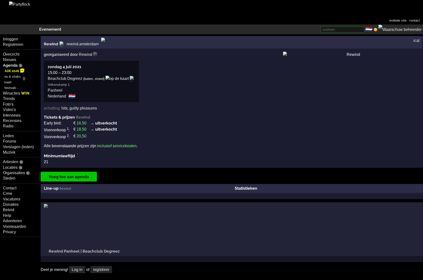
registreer (101, 270)
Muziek (9, 152)
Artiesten (10, 162)
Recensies (12, 121)
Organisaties (14, 173)
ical (416, 40)
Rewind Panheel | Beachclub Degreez (84, 251)
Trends (9, 99)
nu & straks (12, 76)
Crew (7, 193)
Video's (9, 110)
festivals (10, 88)
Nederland (57, 96)
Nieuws (9, 60)
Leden (8, 136)
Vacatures (11, 199)
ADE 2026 (12, 71)
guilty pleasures (83, 108)
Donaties (11, 204)
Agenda (10, 65)
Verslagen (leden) (18, 147)
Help (7, 215)
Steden (9, 178)
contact (414, 20)
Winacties (16, 93)
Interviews (12, 115)
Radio (8, 126)
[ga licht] (375, 30)
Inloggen (10, 39)
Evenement (50, 29)
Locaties (10, 167)
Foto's (8, 104)
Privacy (9, 232)
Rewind (51, 44)
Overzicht (11, 54)
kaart (8, 82)
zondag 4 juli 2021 (64, 66)
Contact (9, 188)
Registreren (13, 44)
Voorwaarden (14, 226)
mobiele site (397, 20)
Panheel (55, 90)
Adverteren (12, 221)
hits (64, 108)
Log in (77, 270)
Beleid (8, 210)
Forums (9, 141)
